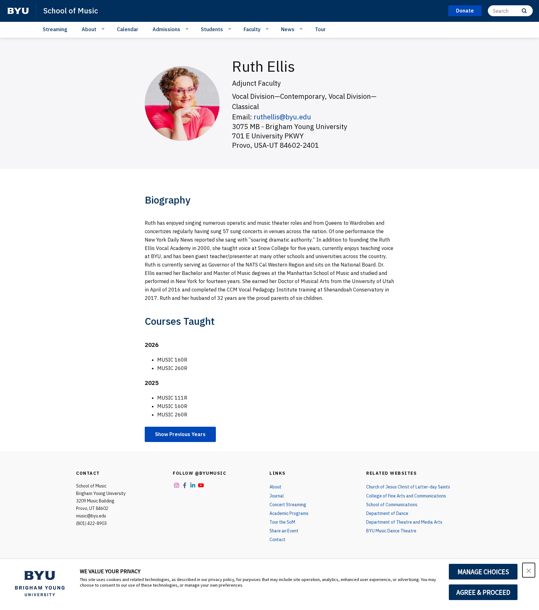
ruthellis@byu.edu (282, 116)
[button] (528, 570)
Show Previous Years (180, 434)
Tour (320, 29)
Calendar (127, 29)
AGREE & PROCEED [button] (483, 592)
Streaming (55, 29)
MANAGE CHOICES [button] (483, 571)
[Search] (524, 10)
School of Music (70, 11)
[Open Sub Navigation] (104, 29)
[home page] (18, 11)
